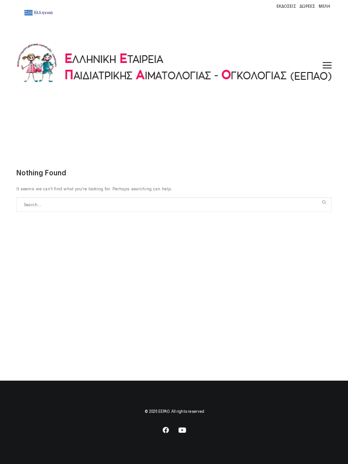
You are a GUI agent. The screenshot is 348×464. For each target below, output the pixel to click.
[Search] (174, 204)
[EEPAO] (174, 65)
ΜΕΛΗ (324, 6)
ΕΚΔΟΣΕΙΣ (286, 6)
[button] (327, 65)
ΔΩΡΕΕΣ (307, 6)
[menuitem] (286, 6)
